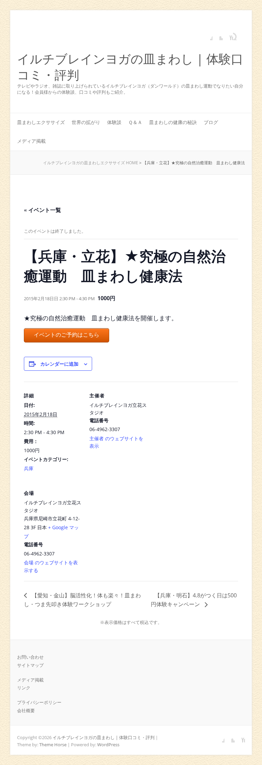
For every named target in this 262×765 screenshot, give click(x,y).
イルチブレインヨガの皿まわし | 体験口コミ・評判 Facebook (207, 35)
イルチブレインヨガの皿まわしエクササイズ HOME (90, 163)
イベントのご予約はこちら (66, 335)
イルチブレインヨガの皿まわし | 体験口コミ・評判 (130, 67)
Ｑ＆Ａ (135, 122)
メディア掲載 (31, 141)
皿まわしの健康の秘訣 (173, 122)
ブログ (211, 122)
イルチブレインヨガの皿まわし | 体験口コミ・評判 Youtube (228, 35)
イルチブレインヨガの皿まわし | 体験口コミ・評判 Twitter (218, 35)
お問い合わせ (30, 657)
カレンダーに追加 (59, 363)
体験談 (114, 122)
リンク (23, 688)
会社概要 (26, 710)
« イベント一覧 (42, 210)
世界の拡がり (86, 122)
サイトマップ (30, 665)
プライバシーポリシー (39, 702)
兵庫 (28, 468)
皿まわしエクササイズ (41, 122)
